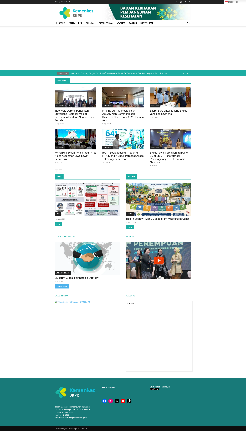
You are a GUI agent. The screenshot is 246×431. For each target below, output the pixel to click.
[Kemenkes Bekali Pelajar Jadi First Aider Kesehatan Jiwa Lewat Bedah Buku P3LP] (75, 139)
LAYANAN (121, 23)
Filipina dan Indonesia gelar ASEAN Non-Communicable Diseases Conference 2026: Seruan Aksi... (123, 115)
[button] (188, 23)
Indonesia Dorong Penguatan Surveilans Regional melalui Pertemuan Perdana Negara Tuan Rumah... (74, 115)
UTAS (59, 176)
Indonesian (233, 2)
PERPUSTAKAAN (106, 23)
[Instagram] (181, 2)
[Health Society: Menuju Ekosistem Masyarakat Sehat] (158, 199)
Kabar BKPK (60, 106)
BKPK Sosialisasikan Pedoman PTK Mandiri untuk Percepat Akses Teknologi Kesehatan (123, 156)
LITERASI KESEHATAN (65, 236)
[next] (187, 73)
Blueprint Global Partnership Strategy (77, 277)
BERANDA (60, 23)
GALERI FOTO (61, 295)
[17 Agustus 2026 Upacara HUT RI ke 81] (72, 302)
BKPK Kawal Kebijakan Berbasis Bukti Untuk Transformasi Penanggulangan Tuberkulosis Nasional (169, 157)
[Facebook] (177, 2)
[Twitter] (185, 2)
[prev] (183, 73)
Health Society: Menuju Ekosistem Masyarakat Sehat (157, 218)
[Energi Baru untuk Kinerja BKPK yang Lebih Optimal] (170, 97)
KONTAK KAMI (146, 23)
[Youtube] (189, 2)
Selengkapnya (62, 286)
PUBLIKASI (90, 23)
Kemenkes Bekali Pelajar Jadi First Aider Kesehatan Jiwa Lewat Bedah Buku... (75, 156)
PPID (80, 23)
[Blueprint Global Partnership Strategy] (87, 258)
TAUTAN (133, 23)
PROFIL (72, 23)
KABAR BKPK (62, 80)
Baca (58, 224)
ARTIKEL (131, 176)
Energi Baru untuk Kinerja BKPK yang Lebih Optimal (168, 112)
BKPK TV (130, 236)
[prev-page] (56, 171)
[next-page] (60, 171)
